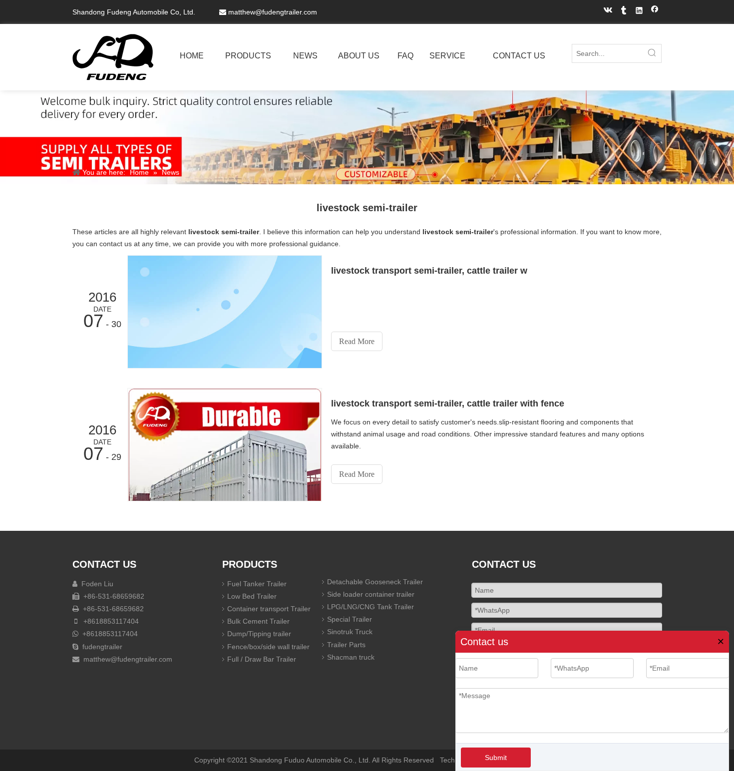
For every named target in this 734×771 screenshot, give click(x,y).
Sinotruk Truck (349, 632)
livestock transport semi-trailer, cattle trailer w (429, 271)
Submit (496, 758)
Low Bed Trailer (252, 596)
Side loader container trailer (370, 594)
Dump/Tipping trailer (259, 634)
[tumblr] (624, 11)
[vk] (608, 11)
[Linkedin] (639, 11)
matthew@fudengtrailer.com (272, 12)
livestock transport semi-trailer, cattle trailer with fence (447, 403)
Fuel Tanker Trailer (257, 584)
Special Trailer (349, 619)
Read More (356, 341)
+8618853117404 (110, 621)
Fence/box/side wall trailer (268, 647)
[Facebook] (655, 11)
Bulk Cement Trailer (258, 621)
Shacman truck (350, 657)
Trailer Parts (346, 645)
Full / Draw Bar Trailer (261, 659)
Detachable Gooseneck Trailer (375, 582)
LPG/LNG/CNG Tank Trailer (370, 607)
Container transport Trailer (269, 609)
